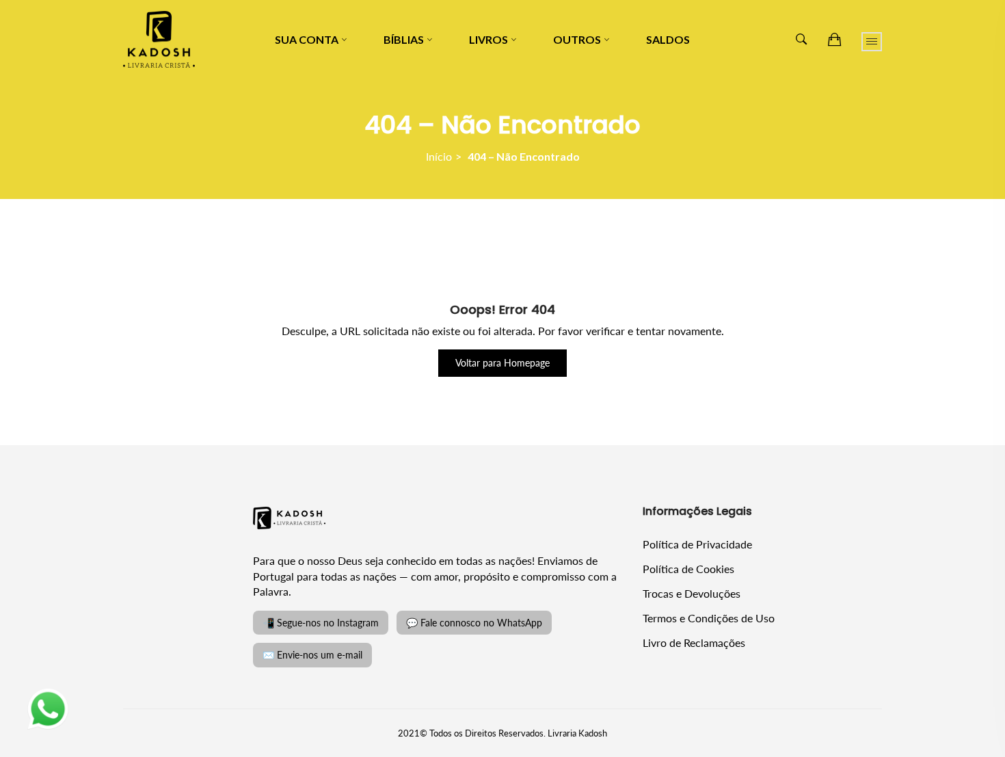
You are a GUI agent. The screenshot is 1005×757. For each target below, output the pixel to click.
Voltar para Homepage (502, 363)
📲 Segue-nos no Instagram (321, 622)
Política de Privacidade (697, 543)
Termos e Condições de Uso (709, 617)
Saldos (668, 39)
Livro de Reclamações (694, 642)
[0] (834, 39)
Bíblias (404, 39)
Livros (488, 39)
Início (439, 156)
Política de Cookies (688, 568)
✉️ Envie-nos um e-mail (312, 655)
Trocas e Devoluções (691, 593)
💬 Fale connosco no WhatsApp (474, 622)
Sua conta (306, 39)
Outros (577, 39)
